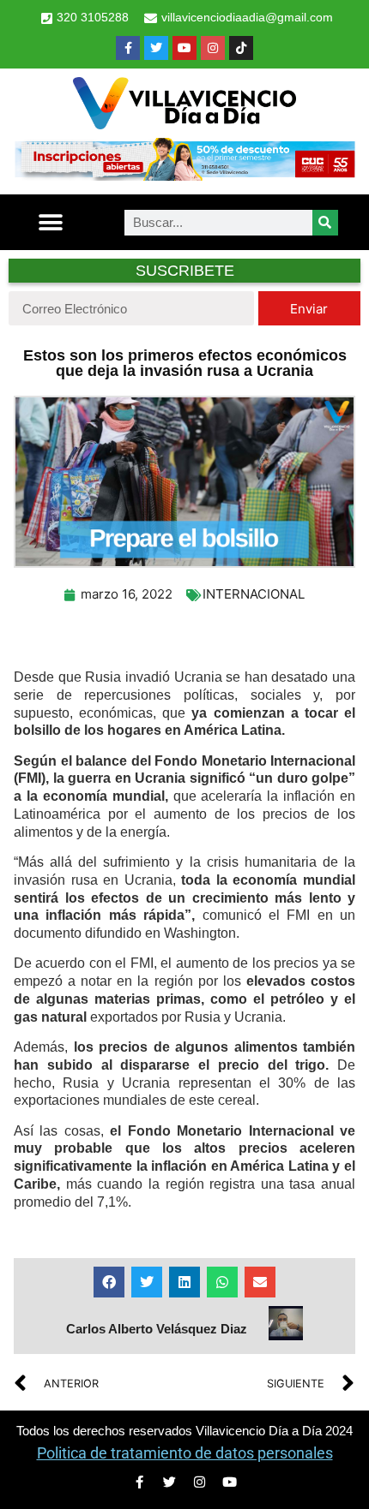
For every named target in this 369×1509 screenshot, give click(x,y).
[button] (51, 222)
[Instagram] (213, 48)
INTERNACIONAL (254, 594)
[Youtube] (184, 48)
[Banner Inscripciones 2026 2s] (184, 175)
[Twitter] (156, 48)
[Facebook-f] (128, 48)
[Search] (325, 223)
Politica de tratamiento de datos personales (185, 1453)
